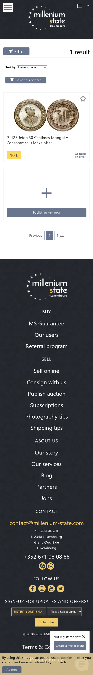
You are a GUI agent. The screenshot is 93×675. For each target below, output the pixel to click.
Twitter (60, 588)
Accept (11, 669)
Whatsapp (50, 566)
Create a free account (70, 646)
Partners (46, 486)
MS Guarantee (46, 323)
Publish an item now (46, 212)
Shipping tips (46, 427)
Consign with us (46, 382)
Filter (19, 51)
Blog (46, 475)
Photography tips (46, 416)
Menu (8, 7)
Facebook (32, 588)
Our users (47, 334)
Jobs (46, 498)
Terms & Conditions (46, 646)
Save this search (29, 80)
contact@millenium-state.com (47, 522)
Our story (46, 452)
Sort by (10, 67)
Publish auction (47, 393)
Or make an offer (80, 155)
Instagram (42, 588)
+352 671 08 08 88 (46, 556)
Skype (42, 566)
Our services (46, 463)
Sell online (46, 370)
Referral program (46, 345)
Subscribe (46, 622)
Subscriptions (46, 404)
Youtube (51, 588)
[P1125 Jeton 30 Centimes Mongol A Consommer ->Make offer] (46, 114)
